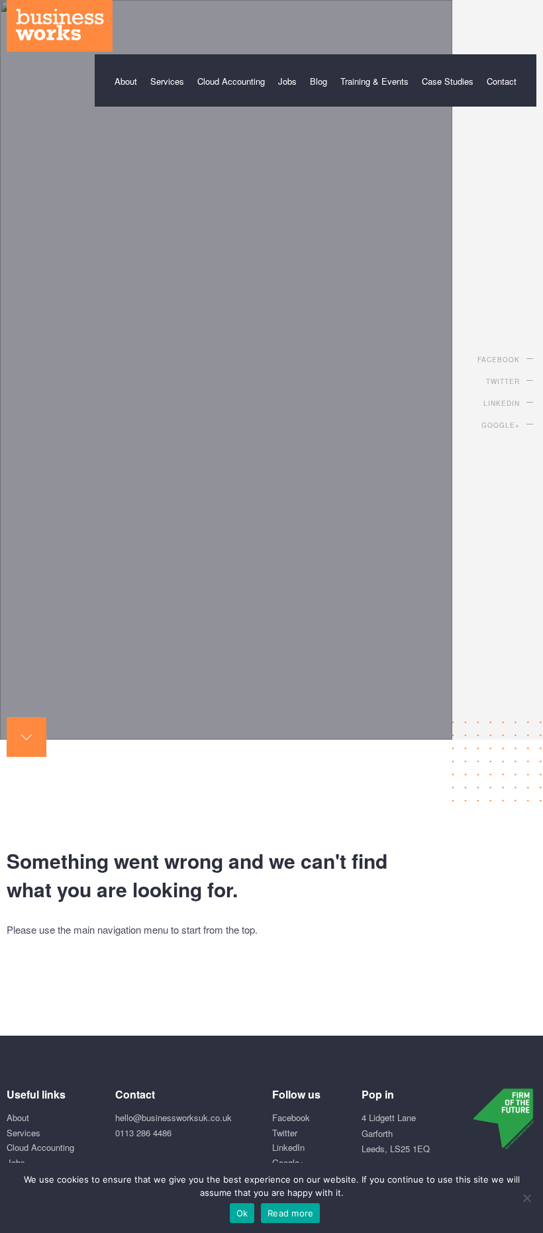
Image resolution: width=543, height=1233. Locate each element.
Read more (290, 1213)
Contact (502, 81)
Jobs (287, 81)
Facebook (498, 359)
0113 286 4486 (143, 1132)
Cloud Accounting (231, 81)
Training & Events (374, 81)
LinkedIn (501, 403)
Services (167, 81)
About (126, 81)
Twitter (503, 381)
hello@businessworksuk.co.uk (173, 1117)
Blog (318, 81)
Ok (242, 1213)
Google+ (500, 425)
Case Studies (447, 81)
